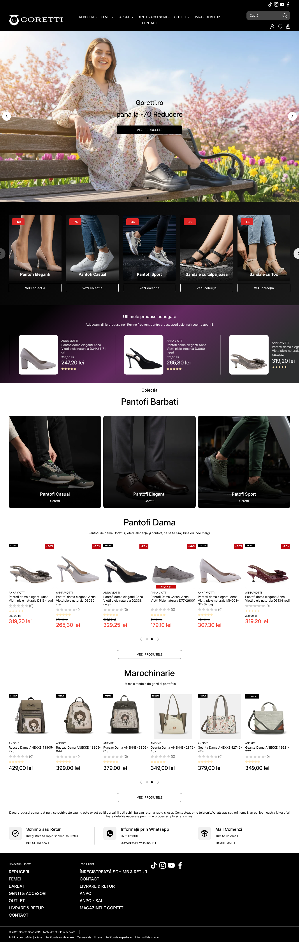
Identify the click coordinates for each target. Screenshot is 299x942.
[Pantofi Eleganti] (149, 462)
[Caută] (284, 15)
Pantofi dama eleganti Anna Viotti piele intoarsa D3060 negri (108, 348)
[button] (288, 26)
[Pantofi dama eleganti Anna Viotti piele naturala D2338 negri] (125, 566)
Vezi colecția (207, 288)
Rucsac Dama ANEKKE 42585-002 (78, 749)
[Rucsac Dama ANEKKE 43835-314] (173, 716)
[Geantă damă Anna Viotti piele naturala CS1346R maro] (31, 716)
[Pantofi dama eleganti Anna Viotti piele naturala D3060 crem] (78, 566)
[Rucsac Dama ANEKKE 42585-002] (78, 716)
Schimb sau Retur (43, 829)
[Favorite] (280, 26)
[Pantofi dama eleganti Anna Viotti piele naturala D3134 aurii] (31, 566)
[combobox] (268, 15)
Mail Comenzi (228, 829)
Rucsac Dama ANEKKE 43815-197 (267, 749)
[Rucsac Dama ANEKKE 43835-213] (220, 716)
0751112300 (129, 836)
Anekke (61, 743)
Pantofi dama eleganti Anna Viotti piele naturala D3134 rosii (267, 598)
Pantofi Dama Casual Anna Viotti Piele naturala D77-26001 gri (173, 600)
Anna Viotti (96, 340)
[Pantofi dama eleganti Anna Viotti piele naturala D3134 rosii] (267, 566)
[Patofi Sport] (244, 462)
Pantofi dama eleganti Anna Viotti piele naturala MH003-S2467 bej (218, 600)
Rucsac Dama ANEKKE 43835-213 (220, 749)
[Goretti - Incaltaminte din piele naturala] (36, 20)
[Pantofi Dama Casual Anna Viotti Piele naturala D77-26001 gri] (173, 566)
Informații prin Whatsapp (145, 829)
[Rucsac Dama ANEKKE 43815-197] (267, 716)
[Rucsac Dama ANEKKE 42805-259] (125, 716)
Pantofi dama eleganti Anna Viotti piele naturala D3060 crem (76, 600)
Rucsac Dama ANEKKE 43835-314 (173, 749)
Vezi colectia (35, 288)
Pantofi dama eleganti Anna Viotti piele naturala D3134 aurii (216, 348)
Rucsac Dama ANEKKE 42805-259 (125, 749)
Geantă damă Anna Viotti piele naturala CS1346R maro (30, 749)
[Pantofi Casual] (55, 462)
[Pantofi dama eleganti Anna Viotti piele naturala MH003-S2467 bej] (220, 566)
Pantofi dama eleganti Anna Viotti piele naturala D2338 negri (123, 600)
